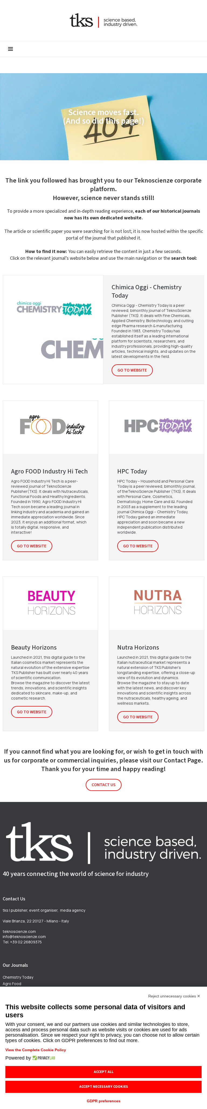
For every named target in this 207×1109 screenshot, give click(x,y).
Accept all (103, 1072)
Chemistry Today (18, 977)
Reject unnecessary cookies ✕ (174, 996)
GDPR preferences (103, 1101)
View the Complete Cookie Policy (35, 1050)
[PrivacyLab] (43, 1058)
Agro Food (12, 983)
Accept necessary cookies (103, 1086)
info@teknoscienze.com (24, 936)
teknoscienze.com (19, 931)
